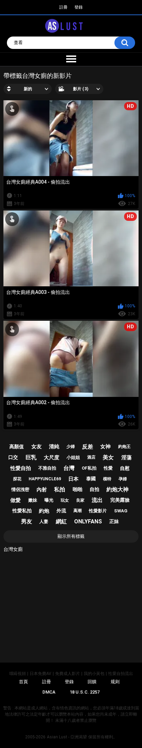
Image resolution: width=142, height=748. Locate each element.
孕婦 (123, 479)
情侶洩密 (20, 489)
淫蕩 (126, 457)
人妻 (43, 521)
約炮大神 (117, 489)
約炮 (44, 511)
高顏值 (16, 446)
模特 (107, 479)
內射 (42, 489)
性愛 (108, 468)
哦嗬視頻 (17, 673)
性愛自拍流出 (120, 673)
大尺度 (51, 457)
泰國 (91, 478)
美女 (108, 457)
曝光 (48, 500)
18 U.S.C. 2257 (85, 692)
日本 (73, 479)
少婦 (71, 446)
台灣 (68, 468)
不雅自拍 (47, 468)
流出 (97, 500)
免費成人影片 (67, 673)
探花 (17, 479)
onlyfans (88, 521)
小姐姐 (73, 457)
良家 (80, 500)
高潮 (77, 510)
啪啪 (77, 489)
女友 (36, 446)
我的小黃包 (94, 673)
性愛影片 (98, 510)
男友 (26, 521)
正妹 (114, 521)
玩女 (65, 500)
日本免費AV (40, 673)
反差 (87, 446)
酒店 (91, 457)
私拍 (59, 489)
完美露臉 (120, 500)
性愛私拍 (22, 510)
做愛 (15, 500)
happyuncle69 (45, 479)
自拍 (94, 489)
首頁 (23, 681)
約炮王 (124, 446)
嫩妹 (32, 500)
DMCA (48, 692)
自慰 (125, 468)
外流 (61, 510)
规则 (115, 681)
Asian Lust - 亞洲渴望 (67, 737)
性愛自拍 (20, 468)
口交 (13, 457)
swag (121, 510)
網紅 (61, 521)
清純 (54, 446)
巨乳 (31, 457)
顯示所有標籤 (71, 536)
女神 (105, 446)
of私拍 (89, 468)
